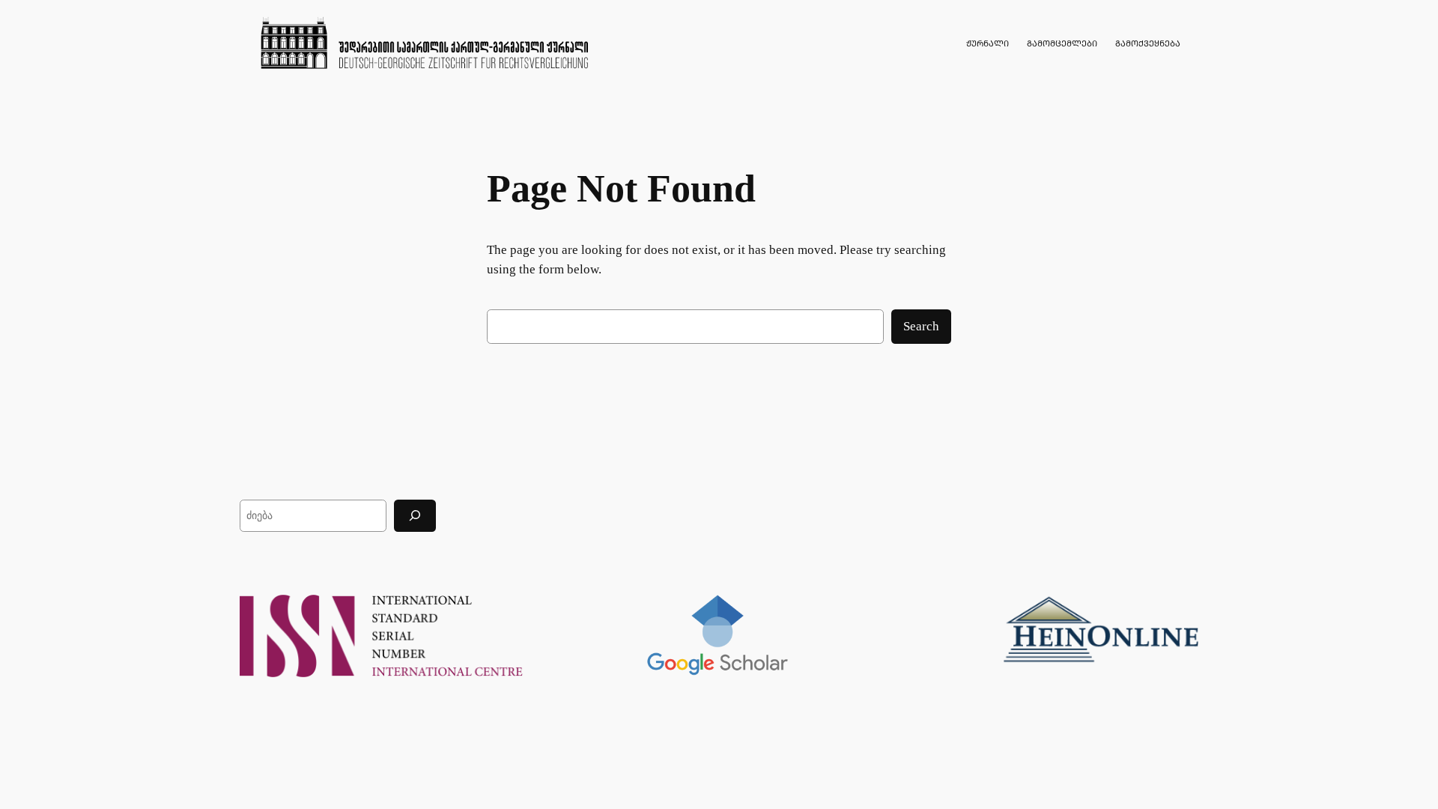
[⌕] (415, 516)
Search (921, 326)
